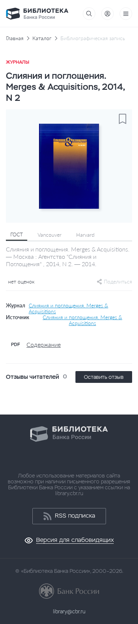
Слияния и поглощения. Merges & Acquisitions (68, 308)
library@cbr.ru (69, 611)
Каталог (42, 38)
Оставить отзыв (104, 377)
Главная (15, 38)
